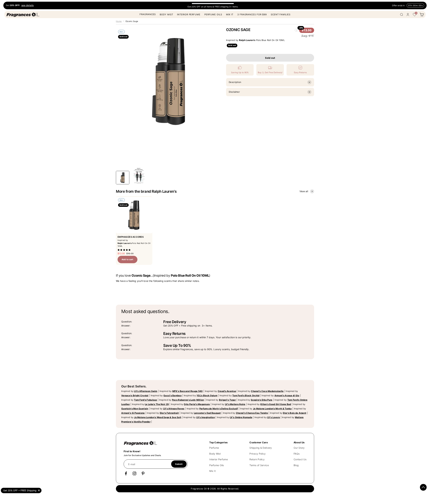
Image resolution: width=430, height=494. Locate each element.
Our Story (299, 447)
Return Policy (257, 459)
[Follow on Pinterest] (143, 473)
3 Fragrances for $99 (252, 14)
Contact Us (300, 459)
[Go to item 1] (122, 177)
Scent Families (280, 14)
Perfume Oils (213, 14)
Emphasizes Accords (131, 237)
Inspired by (139, 391)
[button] (124, 249)
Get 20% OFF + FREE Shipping (19, 490)
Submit (178, 464)
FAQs (296, 453)
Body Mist (166, 14)
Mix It (229, 14)
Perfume (214, 447)
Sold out (270, 57)
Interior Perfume (188, 14)
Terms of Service (259, 465)
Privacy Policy (257, 453)
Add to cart (127, 259)
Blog (296, 465)
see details (27, 5)
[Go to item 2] (138, 176)
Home (119, 21)
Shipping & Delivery (260, 447)
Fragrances (148, 14)
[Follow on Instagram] (134, 473)
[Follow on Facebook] (126, 473)
